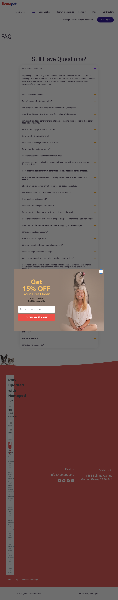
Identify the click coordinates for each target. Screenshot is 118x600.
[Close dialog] (101, 271)
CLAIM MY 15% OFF (37, 317)
